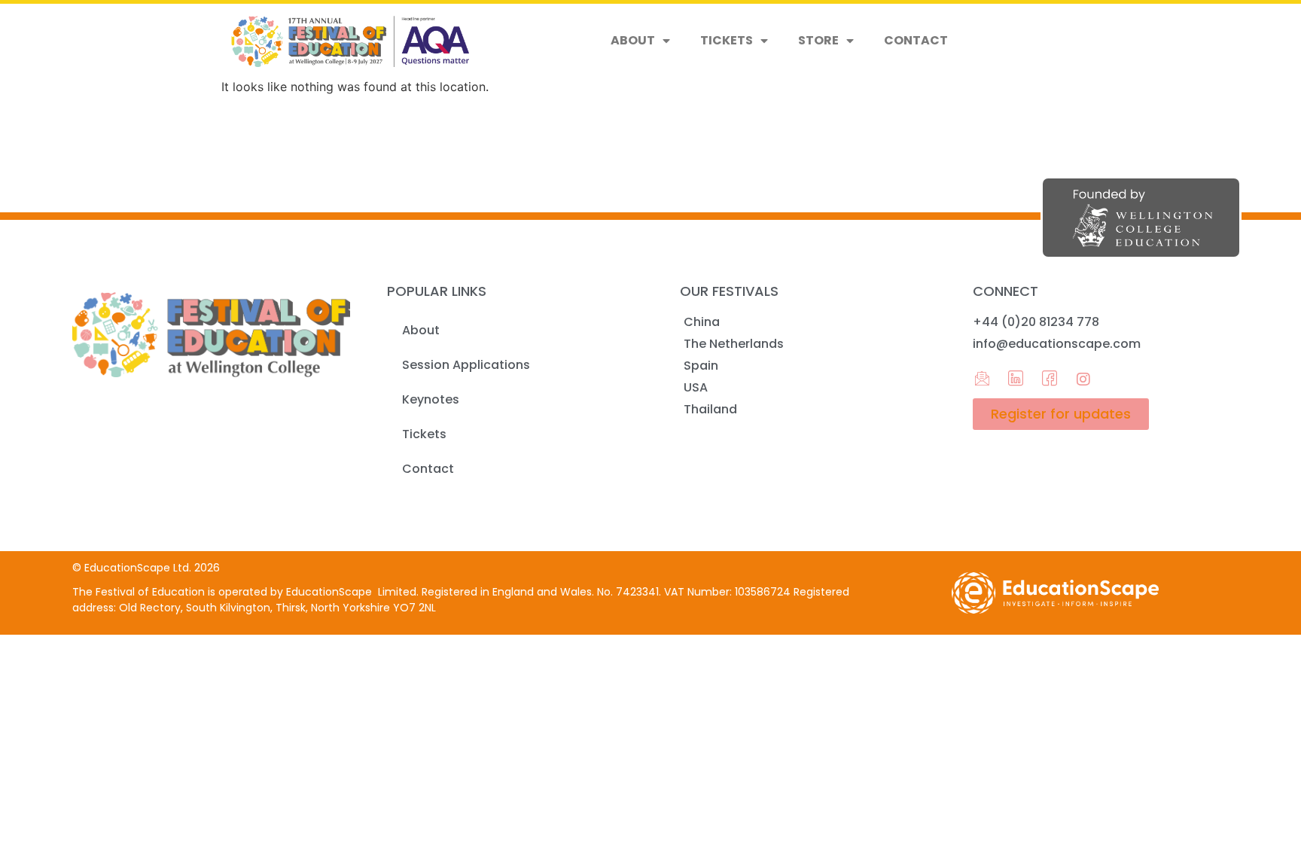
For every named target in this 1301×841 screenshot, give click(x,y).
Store (818, 40)
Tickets (726, 40)
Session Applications (466, 364)
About (633, 40)
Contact (916, 40)
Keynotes (430, 399)
